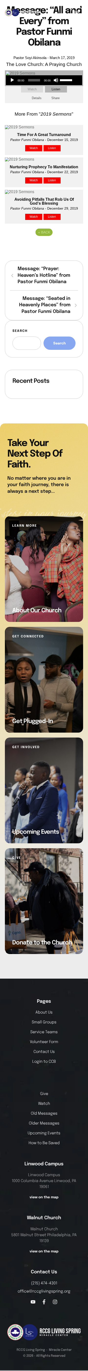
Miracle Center (60, 1350)
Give (44, 1094)
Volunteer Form (44, 1042)
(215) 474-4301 (44, 1283)
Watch (32, 89)
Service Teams (44, 1032)
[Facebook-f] (44, 1301)
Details (37, 98)
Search (20, 331)
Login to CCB (44, 1062)
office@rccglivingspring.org (44, 1291)
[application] (41, 80)
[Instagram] (55, 1301)
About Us (44, 1012)
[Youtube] (33, 1301)
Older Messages (44, 1123)
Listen (56, 89)
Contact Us (44, 1052)
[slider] (67, 79)
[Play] (12, 80)
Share (55, 98)
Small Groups (44, 1022)
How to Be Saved (44, 1143)
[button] (76, 12)
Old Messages (44, 1113)
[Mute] (56, 80)
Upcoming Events (44, 1133)
